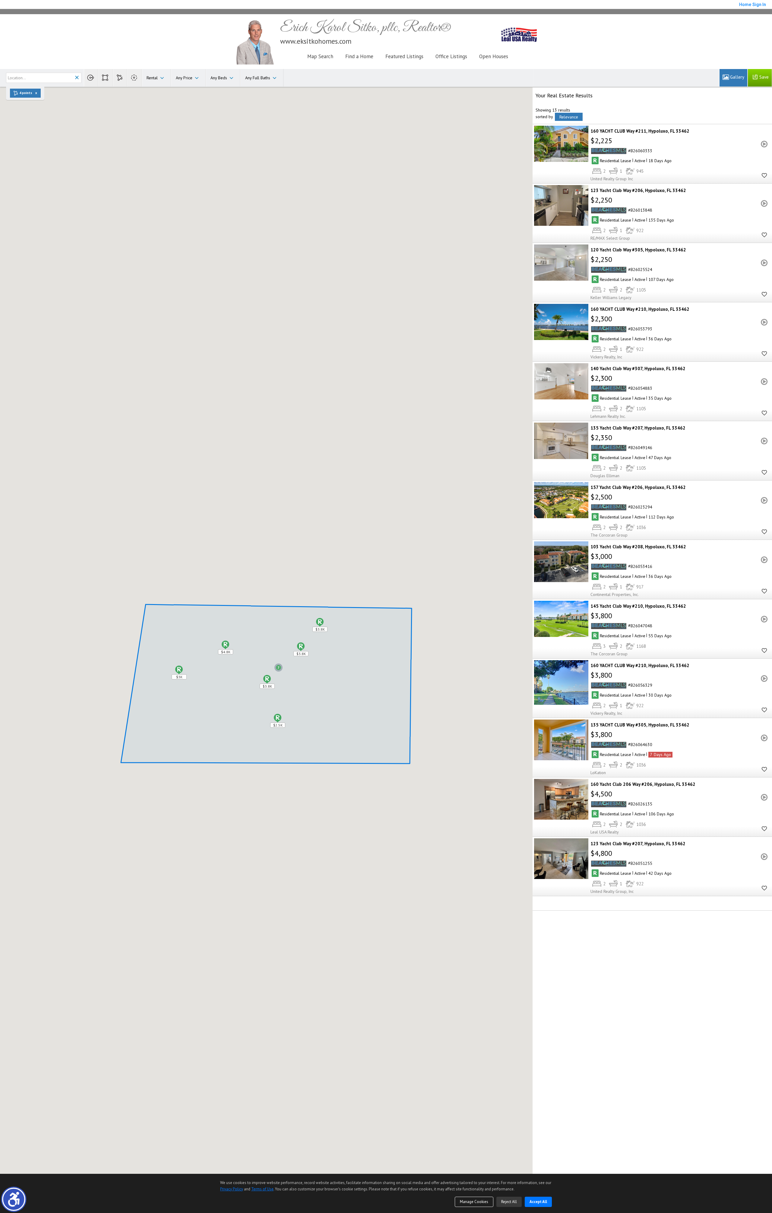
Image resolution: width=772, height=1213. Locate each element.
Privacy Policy (231, 1189)
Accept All (538, 1201)
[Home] (254, 41)
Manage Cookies (474, 1201)
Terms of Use (262, 1189)
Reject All (509, 1201)
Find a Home (359, 56)
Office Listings (451, 56)
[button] (13, 1199)
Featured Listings (404, 56)
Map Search (320, 56)
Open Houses (493, 56)
